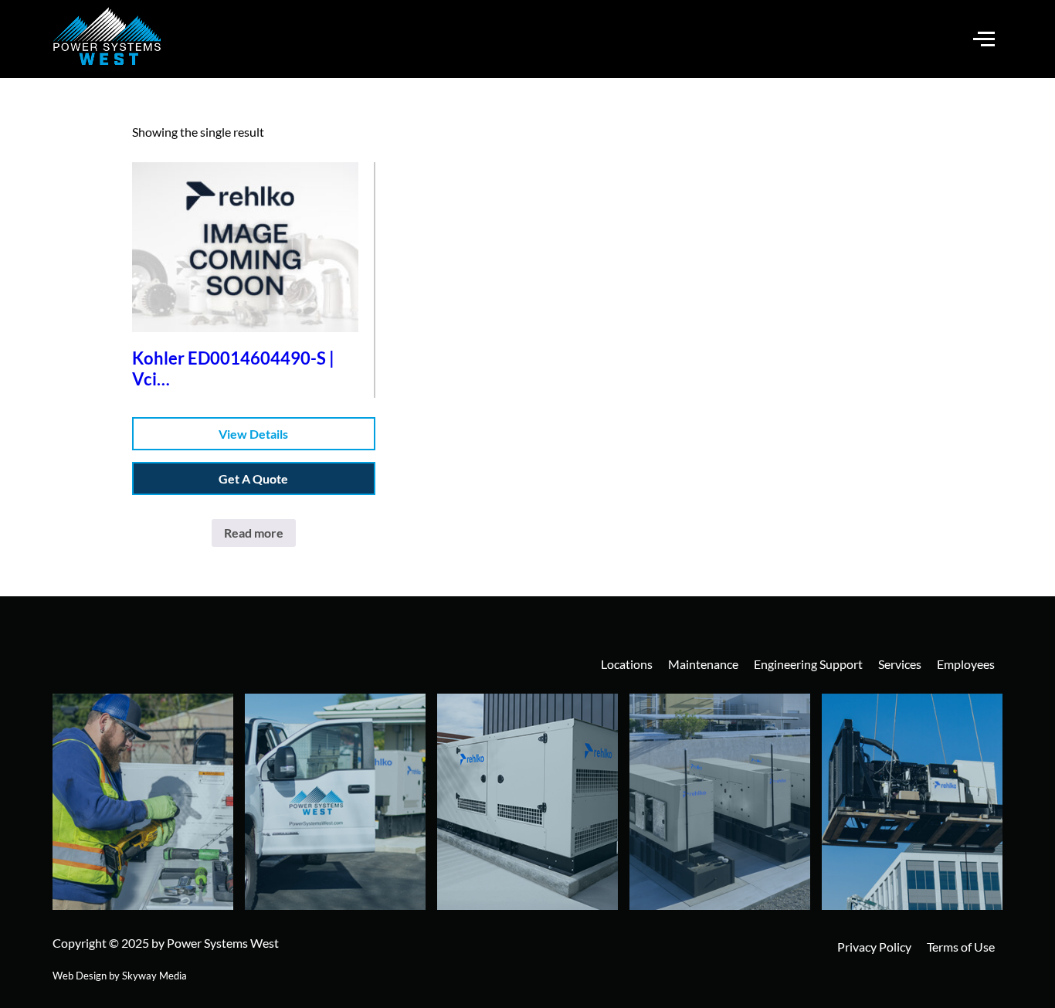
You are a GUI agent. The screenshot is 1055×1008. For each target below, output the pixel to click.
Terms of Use (961, 946)
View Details (253, 433)
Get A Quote (253, 478)
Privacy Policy (874, 946)
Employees (966, 664)
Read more (253, 532)
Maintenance (703, 664)
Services (899, 664)
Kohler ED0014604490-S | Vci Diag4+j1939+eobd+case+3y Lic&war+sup (243, 368)
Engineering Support (808, 664)
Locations (627, 664)
